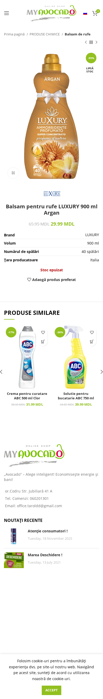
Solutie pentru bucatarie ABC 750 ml (76, 396)
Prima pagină (14, 34)
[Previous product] (85, 42)
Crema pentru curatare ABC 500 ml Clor (27, 396)
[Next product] (96, 42)
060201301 (39, 498)
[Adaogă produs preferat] (43, 332)
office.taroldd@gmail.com (39, 505)
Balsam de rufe (78, 34)
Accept (51, 690)
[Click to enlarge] (13, 173)
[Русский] (85, 13)
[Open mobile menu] (6, 13)
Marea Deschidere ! (45, 554)
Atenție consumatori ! (48, 530)
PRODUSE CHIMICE (45, 34)
